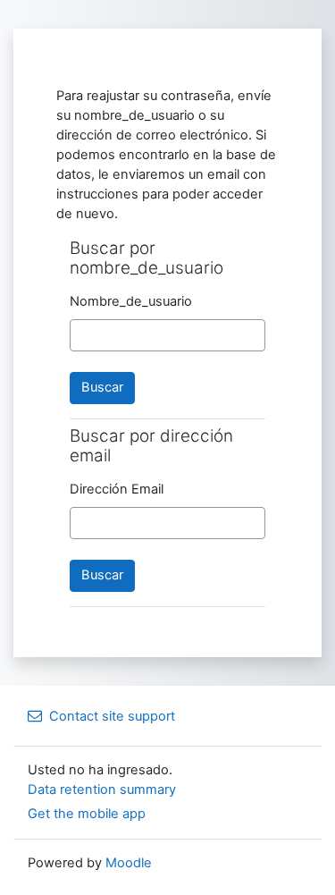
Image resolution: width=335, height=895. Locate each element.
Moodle (128, 863)
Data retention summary (102, 789)
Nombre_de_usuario (131, 301)
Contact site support (112, 716)
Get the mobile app (87, 814)
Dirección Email (116, 489)
